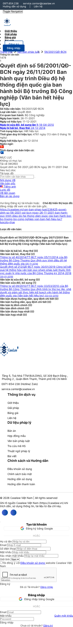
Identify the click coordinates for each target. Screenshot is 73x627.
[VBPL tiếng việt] (2, 147)
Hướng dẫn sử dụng (14, 6)
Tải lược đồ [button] (6, 173)
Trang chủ (6, 51)
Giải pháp (13, 407)
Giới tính (5, 559)
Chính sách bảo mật (19, 474)
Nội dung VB (7, 180)
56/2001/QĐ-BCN (55, 51)
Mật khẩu (5, 552)
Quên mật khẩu (63, 615)
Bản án (11, 430)
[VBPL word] (2, 154)
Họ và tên (6, 541)
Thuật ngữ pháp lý (18, 451)
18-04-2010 (27, 124)
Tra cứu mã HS (16, 446)
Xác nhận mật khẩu (12, 555)
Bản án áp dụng (9, 196)
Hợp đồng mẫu (16, 435)
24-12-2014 (22, 127)
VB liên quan (7, 192)
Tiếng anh (9, 186)
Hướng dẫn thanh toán (21, 484)
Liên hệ (38, 6)
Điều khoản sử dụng (19, 468)
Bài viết (9, 40)
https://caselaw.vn (51, 502)
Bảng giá (12, 412)
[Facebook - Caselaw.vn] (5, 513)
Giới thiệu (13, 402)
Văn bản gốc (7, 183)
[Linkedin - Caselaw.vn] (13, 513)
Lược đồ (5, 189)
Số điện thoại (8, 548)
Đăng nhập (46, 586)
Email (3, 545)
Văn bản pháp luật (28, 51)
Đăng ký (48, 625)
